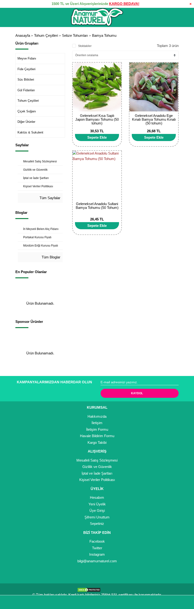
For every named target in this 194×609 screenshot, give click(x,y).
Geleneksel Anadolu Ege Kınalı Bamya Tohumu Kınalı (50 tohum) (154, 119)
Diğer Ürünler (26, 122)
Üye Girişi (97, 510)
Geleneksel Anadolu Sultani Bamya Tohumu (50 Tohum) (97, 206)
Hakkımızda (97, 416)
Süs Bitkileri (26, 79)
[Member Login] (97, 602)
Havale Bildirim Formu (97, 436)
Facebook (97, 541)
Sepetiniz (97, 524)
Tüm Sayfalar (49, 198)
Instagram (97, 554)
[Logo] (97, 17)
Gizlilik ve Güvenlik (97, 467)
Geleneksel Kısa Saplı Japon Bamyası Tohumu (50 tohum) (97, 119)
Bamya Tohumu (104, 35)
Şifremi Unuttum (97, 517)
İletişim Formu (97, 429)
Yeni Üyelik (97, 504)
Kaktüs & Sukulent (30, 132)
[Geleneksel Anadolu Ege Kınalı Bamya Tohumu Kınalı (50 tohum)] (153, 87)
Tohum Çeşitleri (28, 100)
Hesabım (97, 497)
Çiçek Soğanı (27, 111)
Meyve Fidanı (27, 58)
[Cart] (183, 602)
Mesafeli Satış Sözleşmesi (97, 460)
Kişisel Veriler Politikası (97, 480)
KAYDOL (137, 393)
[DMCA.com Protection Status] (90, 589)
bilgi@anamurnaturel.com (97, 561)
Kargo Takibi (97, 442)
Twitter (97, 548)
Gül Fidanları (26, 90)
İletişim (97, 423)
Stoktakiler (85, 46)
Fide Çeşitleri (26, 69)
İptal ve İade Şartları (97, 473)
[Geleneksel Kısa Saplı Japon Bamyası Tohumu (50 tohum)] (97, 87)
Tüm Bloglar (50, 257)
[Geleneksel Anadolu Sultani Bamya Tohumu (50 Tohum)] (97, 175)
